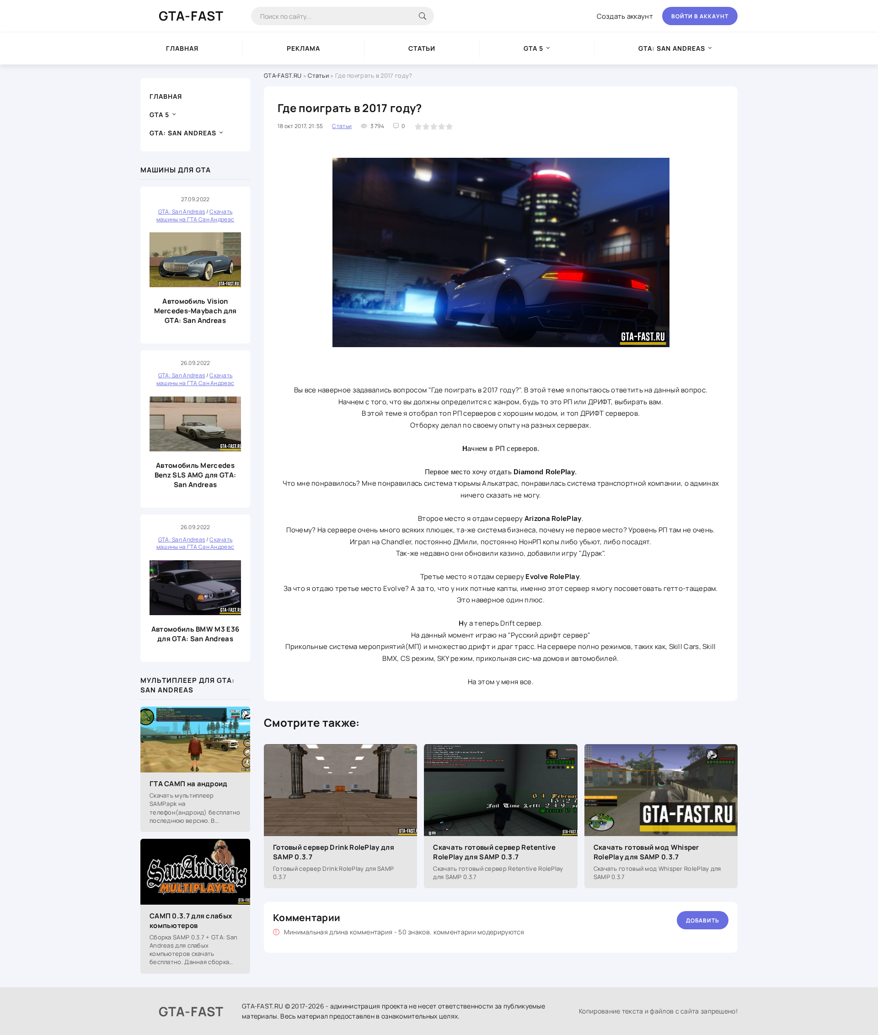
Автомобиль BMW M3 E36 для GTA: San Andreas (195, 634)
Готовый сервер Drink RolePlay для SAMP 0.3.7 (333, 852)
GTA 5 (533, 48)
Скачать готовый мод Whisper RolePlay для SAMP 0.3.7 (646, 852)
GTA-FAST (191, 15)
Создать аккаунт (625, 16)
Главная (182, 48)
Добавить (702, 920)
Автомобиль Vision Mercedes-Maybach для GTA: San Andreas (195, 310)
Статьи (421, 48)
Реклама (303, 48)
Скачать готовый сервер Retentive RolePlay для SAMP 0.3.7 (494, 852)
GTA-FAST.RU (282, 75)
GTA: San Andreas (671, 48)
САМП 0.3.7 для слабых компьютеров (191, 920)
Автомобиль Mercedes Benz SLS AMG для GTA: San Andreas (195, 475)
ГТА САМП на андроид (189, 783)
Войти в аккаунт (699, 16)
